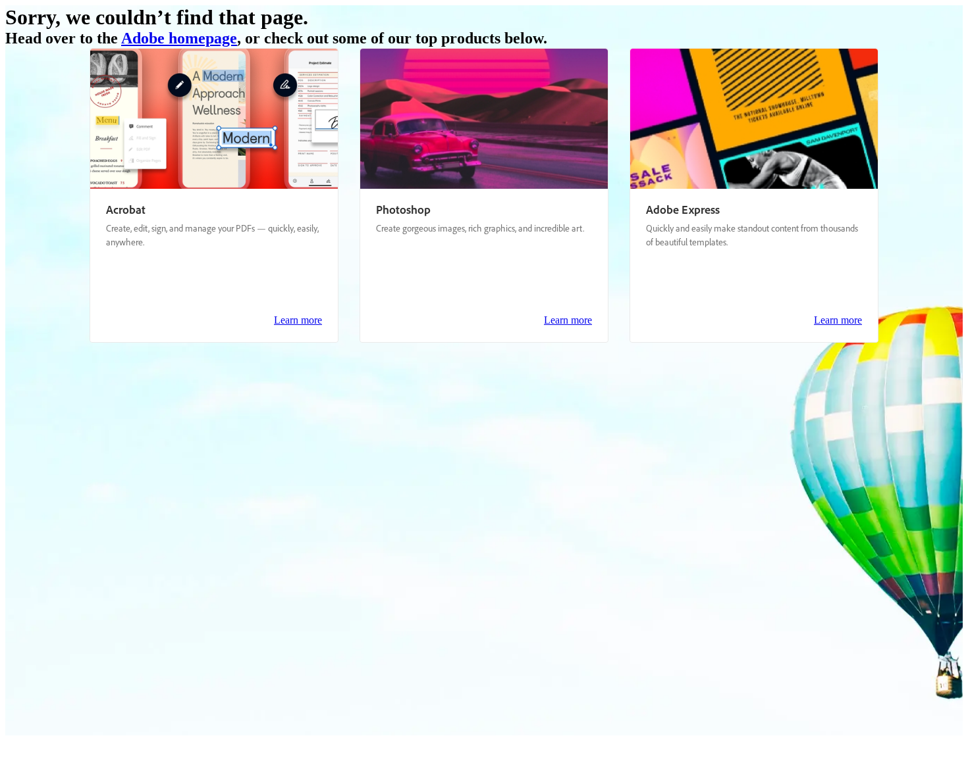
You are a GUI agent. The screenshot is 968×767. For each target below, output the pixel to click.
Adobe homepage (179, 38)
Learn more (298, 320)
